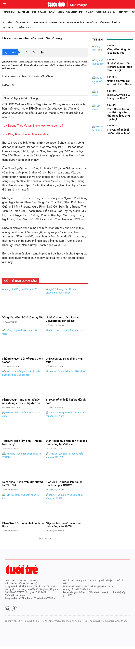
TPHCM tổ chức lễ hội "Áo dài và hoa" (66, 401)
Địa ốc (89, 12)
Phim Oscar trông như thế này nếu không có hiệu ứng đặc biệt (21, 401)
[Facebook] (26, 52)
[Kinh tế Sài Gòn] (78, 4)
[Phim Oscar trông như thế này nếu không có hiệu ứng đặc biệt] (23, 383)
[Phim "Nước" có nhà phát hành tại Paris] (23, 506)
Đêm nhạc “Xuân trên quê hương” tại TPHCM (23, 483)
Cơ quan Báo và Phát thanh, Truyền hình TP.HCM (30, 598)
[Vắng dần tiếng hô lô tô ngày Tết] (23, 301)
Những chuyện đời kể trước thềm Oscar (22, 360)
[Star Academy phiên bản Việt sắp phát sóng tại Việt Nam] (67, 424)
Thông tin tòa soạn (15, 595)
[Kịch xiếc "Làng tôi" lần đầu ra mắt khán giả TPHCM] (67, 465)
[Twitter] (34, 52)
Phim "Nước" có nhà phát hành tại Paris (23, 524)
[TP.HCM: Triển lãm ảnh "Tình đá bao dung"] (23, 424)
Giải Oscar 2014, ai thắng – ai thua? (64, 360)
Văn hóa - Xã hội (105, 12)
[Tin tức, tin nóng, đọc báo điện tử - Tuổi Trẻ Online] (56, 4)
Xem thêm (44, 538)
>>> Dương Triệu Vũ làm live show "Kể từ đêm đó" (33, 125)
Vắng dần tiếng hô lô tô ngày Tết (22, 317)
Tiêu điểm (9, 12)
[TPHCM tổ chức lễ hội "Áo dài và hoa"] (67, 383)
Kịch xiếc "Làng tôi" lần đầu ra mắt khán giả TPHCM (64, 483)
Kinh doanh (39, 12)
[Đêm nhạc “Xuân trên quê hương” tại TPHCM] (23, 465)
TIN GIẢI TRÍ (112, 45)
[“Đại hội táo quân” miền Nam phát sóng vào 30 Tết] (67, 506)
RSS (70, 595)
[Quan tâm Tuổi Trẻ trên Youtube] (7, 608)
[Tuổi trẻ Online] (21, 569)
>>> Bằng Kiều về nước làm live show (25, 134)
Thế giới (123, 12)
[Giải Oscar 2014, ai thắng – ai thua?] (67, 342)
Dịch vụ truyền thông (74, 592)
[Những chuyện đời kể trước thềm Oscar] (23, 342)
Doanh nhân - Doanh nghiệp (66, 12)
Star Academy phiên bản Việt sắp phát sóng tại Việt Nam (66, 442)
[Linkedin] (42, 52)
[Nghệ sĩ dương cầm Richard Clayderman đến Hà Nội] (67, 301)
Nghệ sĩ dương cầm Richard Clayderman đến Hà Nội (63, 319)
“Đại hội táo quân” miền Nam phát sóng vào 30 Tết (63, 524)
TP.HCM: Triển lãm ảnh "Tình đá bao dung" (22, 442)
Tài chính (23, 12)
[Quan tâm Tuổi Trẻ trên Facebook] (14, 608)
